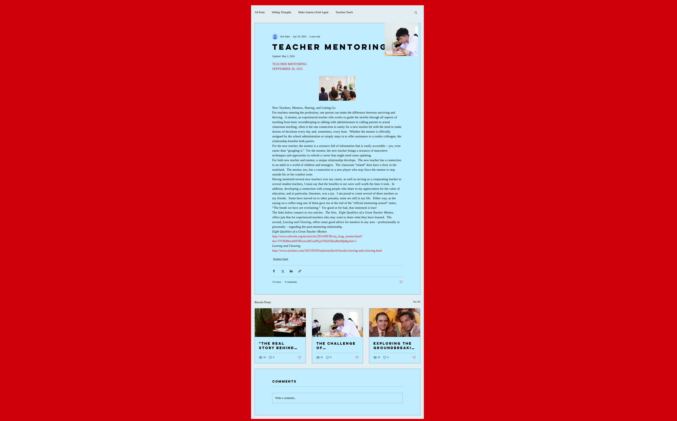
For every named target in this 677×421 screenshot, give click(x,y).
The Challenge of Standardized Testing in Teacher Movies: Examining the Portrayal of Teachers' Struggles (336, 345)
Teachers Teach (344, 12)
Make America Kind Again (313, 12)
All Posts (260, 12)
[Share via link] (299, 271)
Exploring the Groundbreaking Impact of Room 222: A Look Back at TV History (394, 345)
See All (416, 301)
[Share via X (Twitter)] (282, 271)
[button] (415, 12)
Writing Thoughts (281, 12)
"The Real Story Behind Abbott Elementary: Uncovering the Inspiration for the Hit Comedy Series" (280, 345)
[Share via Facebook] (274, 271)
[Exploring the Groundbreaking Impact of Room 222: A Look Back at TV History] (394, 322)
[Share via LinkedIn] (291, 271)
